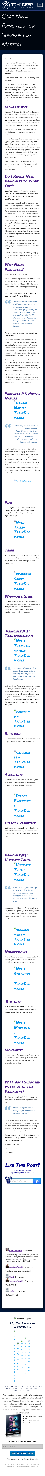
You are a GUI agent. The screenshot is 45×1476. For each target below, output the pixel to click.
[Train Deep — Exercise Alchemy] (17, 5)
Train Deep (24, 1464)
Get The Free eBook (22, 1453)
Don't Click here (34, 1464)
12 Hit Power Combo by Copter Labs (26, 1466)
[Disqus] (22, 1216)
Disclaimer (10, 1466)
